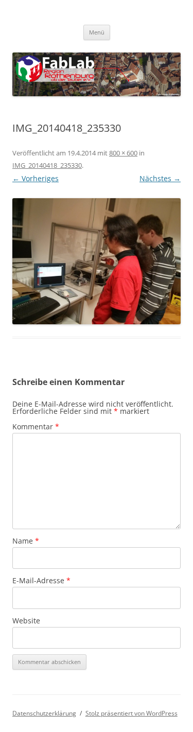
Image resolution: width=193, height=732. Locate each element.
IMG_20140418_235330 (47, 165)
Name (25, 541)
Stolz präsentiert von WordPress (131, 713)
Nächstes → (160, 178)
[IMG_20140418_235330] (96, 261)
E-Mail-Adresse (41, 580)
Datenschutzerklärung (44, 713)
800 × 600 (123, 153)
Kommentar (35, 426)
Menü (96, 32)
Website (26, 620)
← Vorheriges (35, 178)
